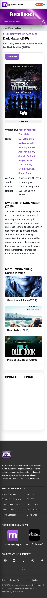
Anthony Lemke (26, 147)
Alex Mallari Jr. (26, 152)
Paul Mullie (24, 134)
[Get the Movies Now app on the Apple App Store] (23, 4)
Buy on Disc (23, 121)
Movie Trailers (33, 504)
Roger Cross (25, 160)
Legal (27, 580)
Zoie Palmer (24, 164)
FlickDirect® (38, 585)
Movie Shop (32, 515)
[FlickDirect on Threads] (32, 560)
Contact (35, 580)
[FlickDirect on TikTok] (23, 560)
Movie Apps (32, 494)
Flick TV (30, 499)
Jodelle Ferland (26, 156)
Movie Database (14, 28)
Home (4, 28)
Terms (4, 580)
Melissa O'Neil (26, 143)
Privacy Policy (15, 580)
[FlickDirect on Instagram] (14, 560)
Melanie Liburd (26, 169)
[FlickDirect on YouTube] (5, 560)
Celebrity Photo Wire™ (11, 504)
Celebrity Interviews (10, 509)
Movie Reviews (33, 509)
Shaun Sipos (25, 173)
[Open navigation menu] (4, 15)
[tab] (12, 57)
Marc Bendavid (26, 139)
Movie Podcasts (9, 494)
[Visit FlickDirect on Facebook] (41, 560)
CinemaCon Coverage (11, 499)
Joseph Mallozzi (27, 130)
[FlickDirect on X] (23, 568)
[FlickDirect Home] (23, 14)
